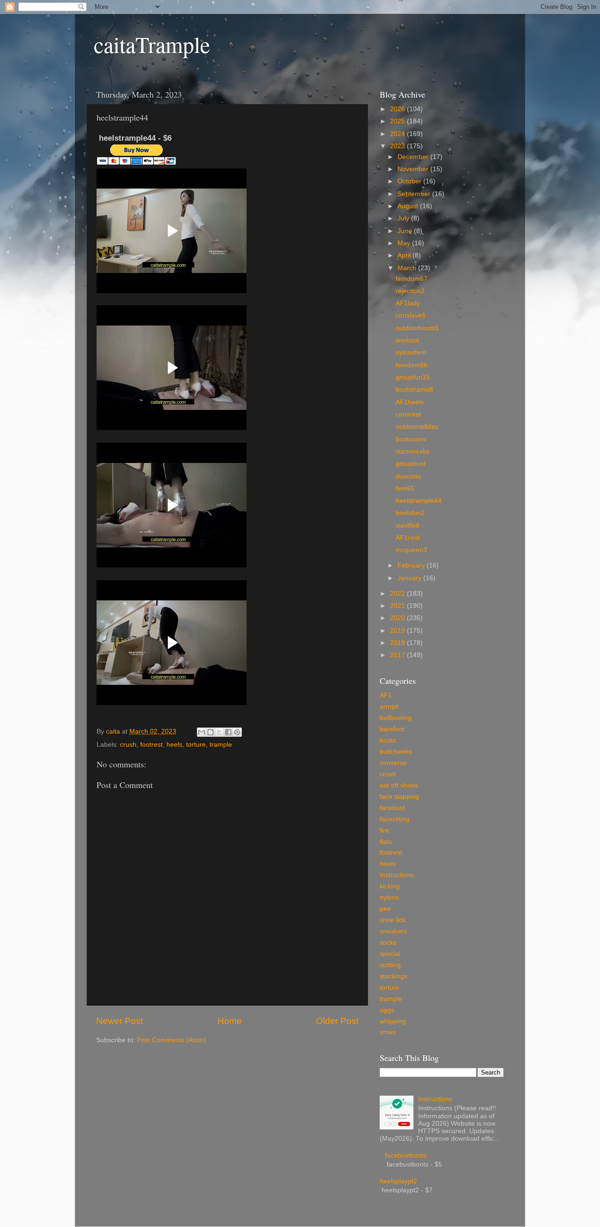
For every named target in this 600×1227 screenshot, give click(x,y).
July (404, 218)
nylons (389, 897)
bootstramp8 (414, 389)
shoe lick (392, 920)
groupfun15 (413, 377)
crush (128, 744)
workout (407, 340)
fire (384, 830)
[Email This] (201, 732)
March (408, 268)
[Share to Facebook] (228, 732)
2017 (398, 655)
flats (386, 841)
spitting (390, 965)
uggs (387, 1010)
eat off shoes (399, 785)
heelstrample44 (419, 500)
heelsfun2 (410, 512)
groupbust (411, 463)
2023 (398, 146)
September (415, 193)
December (414, 156)
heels (174, 744)
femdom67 (412, 278)
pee (385, 908)
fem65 (405, 488)
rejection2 (410, 291)
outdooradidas (417, 426)
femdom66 (412, 365)
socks (388, 942)
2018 (398, 642)
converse (393, 762)
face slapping (399, 796)
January (410, 578)
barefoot (392, 729)
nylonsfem (411, 352)
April (405, 255)
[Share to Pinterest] (237, 732)
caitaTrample (152, 44)
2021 (398, 605)
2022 (398, 593)
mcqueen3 (411, 549)
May (405, 243)
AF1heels (410, 402)
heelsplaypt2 (398, 1181)
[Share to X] (219, 732)
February (412, 565)
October (410, 181)
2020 (398, 617)
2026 (398, 109)
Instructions (397, 875)
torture (196, 744)
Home (230, 1021)
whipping (393, 1021)
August (409, 206)
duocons (408, 476)
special (390, 953)
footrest (151, 744)
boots (388, 740)
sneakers (393, 931)
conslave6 (411, 315)
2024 (398, 133)
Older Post (337, 1021)
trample (221, 744)
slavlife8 (408, 525)
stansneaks (412, 451)
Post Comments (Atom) (171, 1040)
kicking (390, 886)
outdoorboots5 (417, 328)
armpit (389, 706)
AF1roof (408, 537)
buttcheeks (396, 751)
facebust (392, 807)
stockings (393, 976)
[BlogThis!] (210, 732)
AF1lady (408, 303)
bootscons (411, 439)
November (414, 169)
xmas (388, 1032)
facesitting (395, 819)
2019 (398, 630)
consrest (408, 414)
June (406, 231)
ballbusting (396, 717)
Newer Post (119, 1021)
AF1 (386, 695)
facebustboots (406, 1155)
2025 (398, 121)
